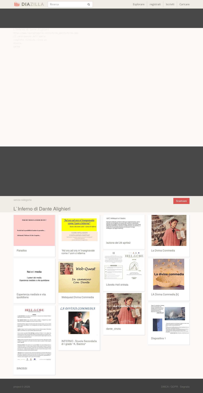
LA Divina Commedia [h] (165, 294)
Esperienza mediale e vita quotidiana (31, 295)
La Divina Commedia (163, 250)
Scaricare (181, 201)
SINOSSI (22, 368)
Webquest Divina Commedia (78, 297)
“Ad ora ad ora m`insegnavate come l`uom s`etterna (78, 252)
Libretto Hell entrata (117, 284)
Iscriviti (170, 4)
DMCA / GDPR (170, 386)
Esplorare (138, 4)
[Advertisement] (101, 18)
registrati (155, 4)
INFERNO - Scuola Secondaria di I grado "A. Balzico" (79, 342)
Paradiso (22, 250)
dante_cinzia (113, 328)
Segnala (185, 386)
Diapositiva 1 (158, 338)
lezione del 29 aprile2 (118, 242)
